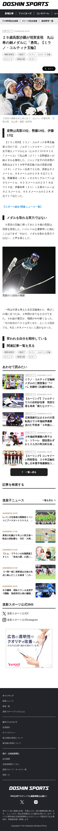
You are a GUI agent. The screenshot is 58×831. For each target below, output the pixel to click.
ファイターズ (25, 13)
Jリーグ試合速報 (29, 21)
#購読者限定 (9, 54)
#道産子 (21, 54)
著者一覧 (6, 706)
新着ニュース (8, 701)
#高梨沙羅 (20, 59)
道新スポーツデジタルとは (13, 711)
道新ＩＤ (6, 775)
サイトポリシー (8, 733)
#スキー (32, 59)
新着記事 (9, 13)
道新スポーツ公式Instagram (22, 619)
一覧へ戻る (31, 472)
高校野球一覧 (47, 21)
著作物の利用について (11, 743)
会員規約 (6, 727)
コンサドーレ (43, 13)
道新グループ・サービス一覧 (14, 769)
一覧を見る (47, 500)
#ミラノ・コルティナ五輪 (39, 54)
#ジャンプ (8, 59)
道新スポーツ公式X (18, 613)
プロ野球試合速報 (10, 21)
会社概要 (6, 759)
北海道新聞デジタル (10, 764)
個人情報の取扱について (12, 738)
